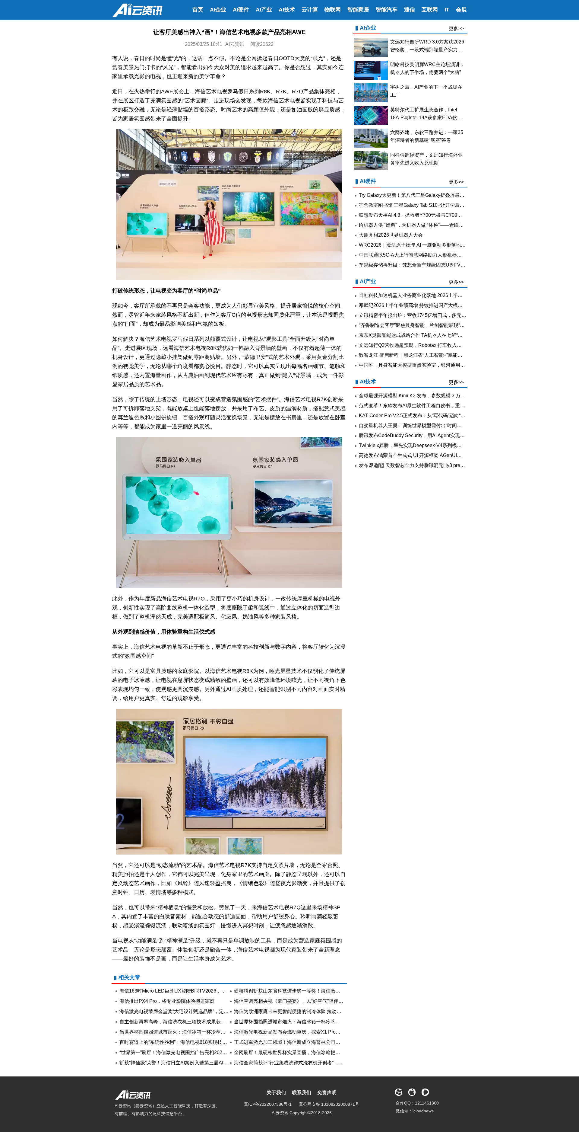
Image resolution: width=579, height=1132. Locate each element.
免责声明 (327, 1092)
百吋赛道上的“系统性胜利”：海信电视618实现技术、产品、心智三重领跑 (197, 1042)
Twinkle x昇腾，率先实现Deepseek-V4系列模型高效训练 (420, 445)
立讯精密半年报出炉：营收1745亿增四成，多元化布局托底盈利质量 (432, 315)
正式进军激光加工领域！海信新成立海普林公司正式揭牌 (294, 1042)
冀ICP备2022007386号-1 (268, 1104)
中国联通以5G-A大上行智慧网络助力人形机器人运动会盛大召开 (427, 254)
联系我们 (301, 1092)
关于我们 (276, 1092)
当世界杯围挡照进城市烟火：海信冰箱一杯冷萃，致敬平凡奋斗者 (189, 1031)
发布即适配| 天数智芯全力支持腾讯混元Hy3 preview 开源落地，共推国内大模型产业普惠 (454, 465)
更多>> (456, 28)
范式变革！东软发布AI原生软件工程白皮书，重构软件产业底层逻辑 (431, 405)
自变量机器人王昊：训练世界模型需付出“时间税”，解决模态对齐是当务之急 (440, 425)
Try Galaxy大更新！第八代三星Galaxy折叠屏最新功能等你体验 (426, 195)
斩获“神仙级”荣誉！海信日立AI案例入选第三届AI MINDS (179, 1062)
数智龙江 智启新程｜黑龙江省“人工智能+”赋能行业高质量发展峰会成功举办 (439, 355)
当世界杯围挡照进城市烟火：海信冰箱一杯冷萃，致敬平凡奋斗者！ (306, 1021)
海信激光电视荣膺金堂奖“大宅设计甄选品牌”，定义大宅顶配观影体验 (193, 1011)
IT (447, 10)
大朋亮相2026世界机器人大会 (391, 235)
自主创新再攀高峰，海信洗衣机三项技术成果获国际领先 (179, 1021)
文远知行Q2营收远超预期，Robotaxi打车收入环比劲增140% (424, 345)
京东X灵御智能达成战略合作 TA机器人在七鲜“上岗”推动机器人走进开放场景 (440, 335)
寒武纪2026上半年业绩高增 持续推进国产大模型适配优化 (420, 305)
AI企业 (218, 10)
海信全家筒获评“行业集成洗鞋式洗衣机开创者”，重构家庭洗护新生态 (308, 1062)
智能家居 (358, 10)
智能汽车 (386, 10)
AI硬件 (241, 10)
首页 (197, 10)
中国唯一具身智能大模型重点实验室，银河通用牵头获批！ (421, 365)
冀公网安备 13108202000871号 (329, 1104)
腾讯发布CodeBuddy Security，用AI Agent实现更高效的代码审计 (428, 435)
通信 (409, 10)
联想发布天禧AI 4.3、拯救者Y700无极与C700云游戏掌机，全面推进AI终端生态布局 (449, 215)
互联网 (430, 10)
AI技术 (287, 10)
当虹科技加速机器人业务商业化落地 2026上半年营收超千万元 (425, 295)
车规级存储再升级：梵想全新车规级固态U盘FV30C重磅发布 (424, 264)
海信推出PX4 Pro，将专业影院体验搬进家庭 (167, 1001)
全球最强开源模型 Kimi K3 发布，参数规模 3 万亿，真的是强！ (426, 395)
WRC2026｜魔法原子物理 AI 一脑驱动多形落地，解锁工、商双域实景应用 (439, 245)
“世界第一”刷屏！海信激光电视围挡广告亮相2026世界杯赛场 (184, 1052)
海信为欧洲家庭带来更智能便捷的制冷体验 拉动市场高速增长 (299, 1011)
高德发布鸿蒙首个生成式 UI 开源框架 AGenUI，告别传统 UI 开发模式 (433, 455)
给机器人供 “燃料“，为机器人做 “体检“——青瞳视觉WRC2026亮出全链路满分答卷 (447, 225)
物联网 (332, 10)
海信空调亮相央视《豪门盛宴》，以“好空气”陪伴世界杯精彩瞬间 (303, 1001)
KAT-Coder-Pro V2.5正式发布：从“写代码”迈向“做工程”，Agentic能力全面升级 (443, 415)
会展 (461, 10)
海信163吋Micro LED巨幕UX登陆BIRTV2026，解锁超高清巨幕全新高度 (196, 990)
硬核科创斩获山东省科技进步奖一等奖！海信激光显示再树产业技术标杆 (311, 990)
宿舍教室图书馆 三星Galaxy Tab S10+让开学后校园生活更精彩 (426, 205)
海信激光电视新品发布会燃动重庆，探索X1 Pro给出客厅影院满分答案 (309, 1031)
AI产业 (264, 10)
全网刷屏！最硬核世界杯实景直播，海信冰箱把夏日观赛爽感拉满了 (306, 1052)
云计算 (310, 10)
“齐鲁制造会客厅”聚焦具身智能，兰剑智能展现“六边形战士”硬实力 (429, 325)
